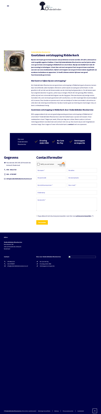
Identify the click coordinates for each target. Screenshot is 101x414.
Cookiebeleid (80, 411)
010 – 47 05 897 (11, 174)
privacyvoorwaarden (83, 216)
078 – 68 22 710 (11, 170)
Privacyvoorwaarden (68, 411)
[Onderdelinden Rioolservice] (50, 6)
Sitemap (56, 411)
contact (71, 124)
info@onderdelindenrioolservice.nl (19, 179)
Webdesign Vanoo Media (44, 411)
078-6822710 (11, 261)
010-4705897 (11, 264)
